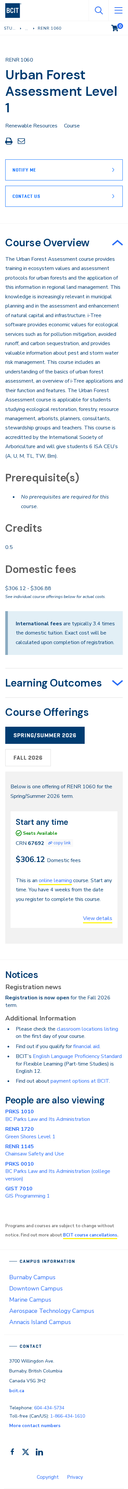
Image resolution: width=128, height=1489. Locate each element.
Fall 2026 (28, 757)
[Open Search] (98, 10)
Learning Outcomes (53, 683)
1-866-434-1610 (67, 1416)
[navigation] (16, 10)
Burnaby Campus (32, 1277)
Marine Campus (30, 1300)
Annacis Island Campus (40, 1322)
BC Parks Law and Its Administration (47, 1115)
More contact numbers (34, 1425)
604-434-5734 (49, 1408)
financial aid (86, 1046)
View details (97, 918)
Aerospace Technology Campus (51, 1311)
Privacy (75, 1477)
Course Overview (47, 242)
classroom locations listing (87, 1029)
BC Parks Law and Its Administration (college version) (57, 1171)
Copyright (48, 1477)
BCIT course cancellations (90, 1235)
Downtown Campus (36, 1288)
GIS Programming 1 (27, 1192)
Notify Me (24, 170)
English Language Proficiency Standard (77, 1056)
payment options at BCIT (80, 1081)
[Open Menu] (118, 10)
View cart (119, 26)
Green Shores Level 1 (30, 1132)
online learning (55, 880)
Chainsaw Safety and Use (34, 1150)
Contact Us (26, 196)
